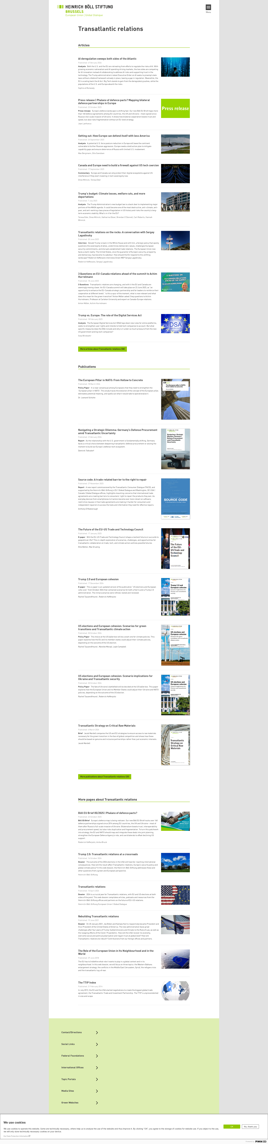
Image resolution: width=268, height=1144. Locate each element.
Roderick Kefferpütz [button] (107, 597)
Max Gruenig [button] (94, 547)
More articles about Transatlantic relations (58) (102, 349)
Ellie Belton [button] (83, 547)
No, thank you (250, 1126)
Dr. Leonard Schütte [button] (86, 398)
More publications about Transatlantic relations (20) (104, 777)
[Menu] (208, 7)
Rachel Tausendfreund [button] (88, 597)
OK (231, 1126)
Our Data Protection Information (15, 1136)
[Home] (85, 9)
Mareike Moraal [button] (105, 647)
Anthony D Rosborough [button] (88, 509)
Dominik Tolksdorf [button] (86, 451)
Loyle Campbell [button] (119, 647)
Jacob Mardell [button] (84, 743)
